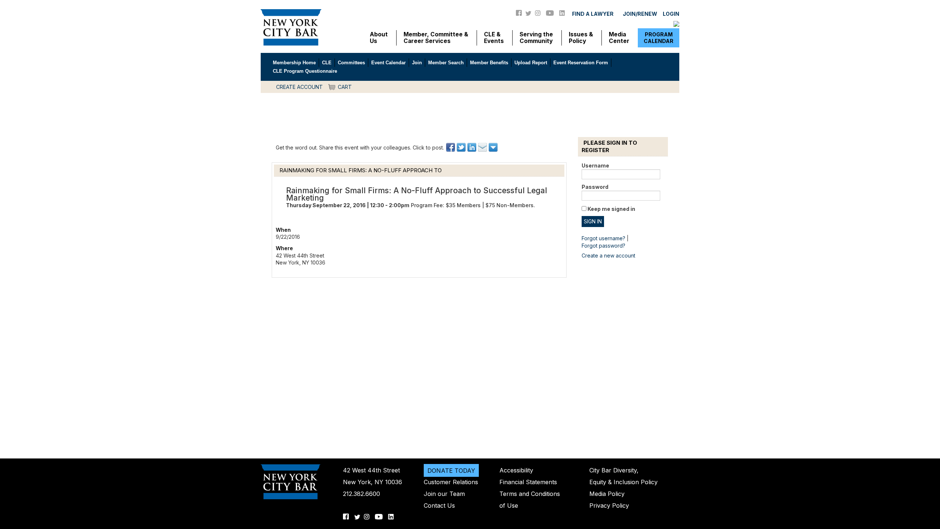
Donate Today (451, 470)
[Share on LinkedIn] (472, 147)
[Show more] (494, 147)
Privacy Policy (609, 505)
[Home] (291, 26)
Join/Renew (640, 14)
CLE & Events (494, 38)
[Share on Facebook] (451, 147)
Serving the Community (536, 38)
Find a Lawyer (593, 14)
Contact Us (439, 505)
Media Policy (607, 493)
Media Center (619, 38)
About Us (379, 38)
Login (671, 14)
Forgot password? (603, 245)
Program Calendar (658, 37)
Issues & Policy (581, 38)
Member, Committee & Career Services (436, 38)
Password (595, 187)
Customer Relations (451, 482)
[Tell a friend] (483, 147)
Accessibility (516, 470)
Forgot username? (603, 238)
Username (595, 165)
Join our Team (444, 493)
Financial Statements (528, 482)
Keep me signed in (611, 209)
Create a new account (608, 255)
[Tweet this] (462, 147)
